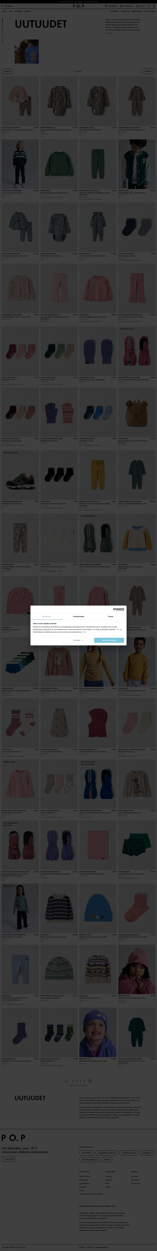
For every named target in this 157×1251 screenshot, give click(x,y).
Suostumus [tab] (46, 616)
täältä (117, 629)
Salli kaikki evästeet (109, 640)
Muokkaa (77, 640)
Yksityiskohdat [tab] (78, 616)
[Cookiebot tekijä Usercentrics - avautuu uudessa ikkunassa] (115, 609)
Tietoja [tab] (110, 616)
